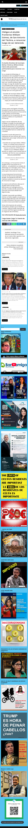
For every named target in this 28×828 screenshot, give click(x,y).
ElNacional (10, 12)
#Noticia (4, 257)
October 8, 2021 (14, 105)
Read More (5, 269)
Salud (7, 307)
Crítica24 (2, 12)
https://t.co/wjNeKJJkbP (14, 155)
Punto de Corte (21, 215)
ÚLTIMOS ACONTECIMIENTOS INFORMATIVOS (12, 822)
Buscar (2, 327)
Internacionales (8, 273)
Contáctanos (3, 15)
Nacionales (14, 273)
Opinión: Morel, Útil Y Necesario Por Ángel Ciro (12, 260)
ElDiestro (16, 9)
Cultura (9, 9)
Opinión (7, 257)
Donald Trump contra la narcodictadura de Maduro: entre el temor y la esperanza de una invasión (14, 294)
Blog (15, 12)
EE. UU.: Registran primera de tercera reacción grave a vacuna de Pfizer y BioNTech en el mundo (14, 311)
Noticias (2, 9)
